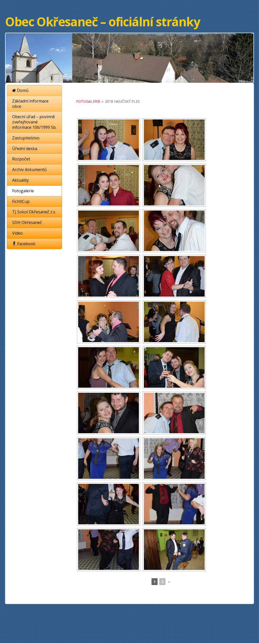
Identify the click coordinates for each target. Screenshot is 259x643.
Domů (22, 90)
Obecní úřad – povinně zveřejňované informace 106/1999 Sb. (34, 122)
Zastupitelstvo (25, 138)
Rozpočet (21, 159)
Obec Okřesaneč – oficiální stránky (102, 21)
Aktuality (20, 180)
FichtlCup (21, 201)
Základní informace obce (30, 103)
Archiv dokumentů (29, 169)
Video (17, 233)
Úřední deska (24, 148)
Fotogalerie (23, 191)
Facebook (25, 243)
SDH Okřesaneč (27, 222)
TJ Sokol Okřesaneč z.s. (34, 212)
